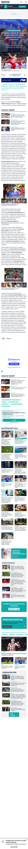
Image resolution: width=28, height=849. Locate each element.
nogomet (12, 634)
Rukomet (4, 401)
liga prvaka (20, 634)
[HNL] (14, 553)
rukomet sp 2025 (6, 406)
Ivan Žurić (14, 43)
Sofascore (18, 367)
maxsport (4, 634)
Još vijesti (12, 714)
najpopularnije (9, 672)
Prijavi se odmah (7, 626)
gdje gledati (5, 404)
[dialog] (14, 844)
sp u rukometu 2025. (13, 401)
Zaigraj (14, 420)
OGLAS (14, 14)
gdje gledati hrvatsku (16, 404)
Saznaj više (14, 847)
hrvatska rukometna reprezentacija (11, 399)
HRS (22, 157)
